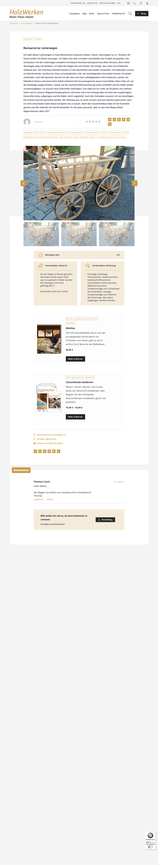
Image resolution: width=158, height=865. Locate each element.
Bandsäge (28, 132)
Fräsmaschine (115, 132)
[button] (134, 183)
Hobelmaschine (30, 137)
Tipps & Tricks (103, 13)
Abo (68, 377)
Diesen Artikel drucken (50, 443)
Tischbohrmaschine (105, 137)
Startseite (14, 23)
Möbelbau (70, 323)
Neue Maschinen (81, 137)
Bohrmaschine (40, 132)
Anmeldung (106, 519)
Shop (143, 13)
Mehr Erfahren (75, 359)
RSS (119, 3)
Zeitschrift (90, 377)
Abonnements (77, 377)
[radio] (86, 121)
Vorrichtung (120, 137)
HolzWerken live (78, 3)
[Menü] (154, 832)
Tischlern (38, 39)
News (91, 13)
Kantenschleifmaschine (48, 137)
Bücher (69, 318)
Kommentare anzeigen (51, 434)
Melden (50, 499)
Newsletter (92, 3)
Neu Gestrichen (66, 137)
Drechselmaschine (92, 132)
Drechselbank (77, 132)
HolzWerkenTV (118, 13)
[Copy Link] (110, 119)
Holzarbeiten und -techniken (86, 318)
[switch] (150, 847)
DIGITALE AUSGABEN (107, 3)
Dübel (104, 132)
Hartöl (125, 132)
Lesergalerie (74, 13)
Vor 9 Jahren (119, 481)
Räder (92, 137)
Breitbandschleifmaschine (59, 132)
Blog (84, 13)
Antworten (38, 499)
